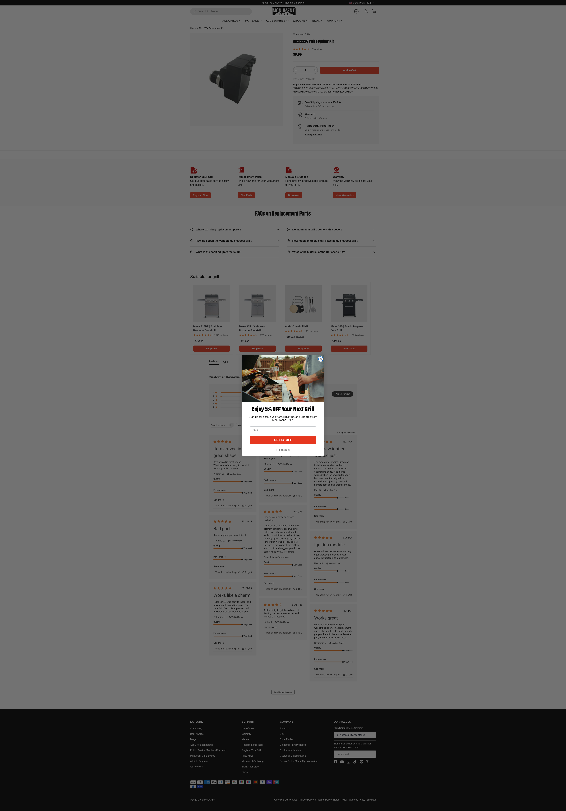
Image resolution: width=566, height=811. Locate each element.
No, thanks (283, 449)
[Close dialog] (320, 359)
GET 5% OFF (283, 440)
